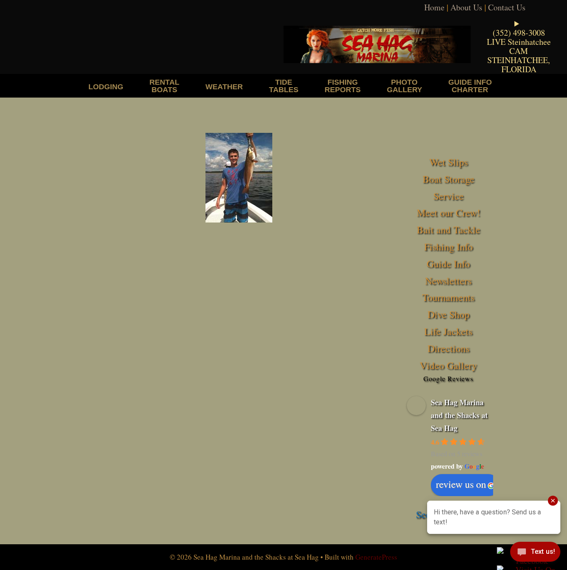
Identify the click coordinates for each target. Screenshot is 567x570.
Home (434, 7)
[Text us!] (535, 553)
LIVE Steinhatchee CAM (519, 46)
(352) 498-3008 (519, 32)
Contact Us (506, 7)
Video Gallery (448, 365)
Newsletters (448, 280)
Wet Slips (448, 162)
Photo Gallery (404, 85)
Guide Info (448, 263)
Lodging (105, 87)
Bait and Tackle (448, 229)
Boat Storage (448, 179)
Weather (224, 87)
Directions (448, 348)
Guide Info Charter (470, 85)
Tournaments (448, 297)
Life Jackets (448, 331)
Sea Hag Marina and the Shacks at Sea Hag (459, 415)
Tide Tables (283, 85)
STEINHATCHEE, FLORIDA (518, 64)
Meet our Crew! (448, 212)
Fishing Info (448, 246)
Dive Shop (448, 314)
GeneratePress (376, 557)
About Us (466, 7)
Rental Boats (164, 85)
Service (448, 196)
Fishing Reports (343, 85)
